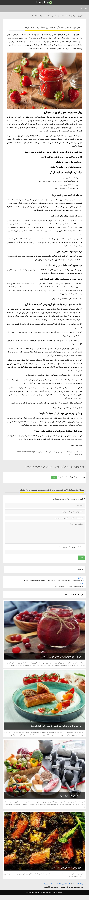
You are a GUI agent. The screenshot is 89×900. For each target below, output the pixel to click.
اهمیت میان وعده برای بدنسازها (70, 795)
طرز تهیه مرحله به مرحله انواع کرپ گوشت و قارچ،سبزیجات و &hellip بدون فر (56, 726)
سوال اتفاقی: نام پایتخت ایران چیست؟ (72, 547)
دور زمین (81, 577)
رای (54, 477)
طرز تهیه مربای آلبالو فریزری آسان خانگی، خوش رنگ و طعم (62, 656)
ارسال (81, 557)
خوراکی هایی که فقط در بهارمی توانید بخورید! (66, 867)
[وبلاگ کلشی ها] (44, 2)
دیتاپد (82, 583)
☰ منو (84, 9)
